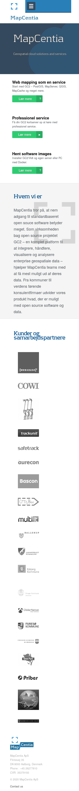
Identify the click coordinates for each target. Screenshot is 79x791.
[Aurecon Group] (28, 468)
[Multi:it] (28, 526)
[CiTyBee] (28, 509)
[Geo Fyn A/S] (28, 669)
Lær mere (29, 99)
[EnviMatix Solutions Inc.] (28, 713)
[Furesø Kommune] (28, 633)
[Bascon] (28, 491)
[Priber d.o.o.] (28, 683)
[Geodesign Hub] (28, 726)
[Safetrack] (28, 453)
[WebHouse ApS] (28, 376)
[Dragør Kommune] (28, 601)
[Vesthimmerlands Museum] (28, 423)
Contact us (16, 786)
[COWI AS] (28, 392)
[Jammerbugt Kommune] (28, 558)
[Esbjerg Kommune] (28, 576)
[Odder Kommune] (28, 616)
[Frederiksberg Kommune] (28, 647)
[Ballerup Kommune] (28, 541)
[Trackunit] (28, 440)
